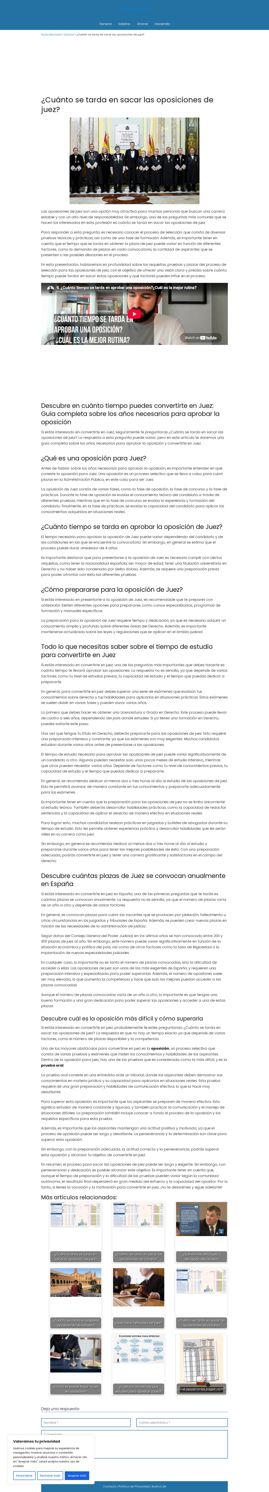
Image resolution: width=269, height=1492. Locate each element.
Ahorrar (142, 24)
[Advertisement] (134, 65)
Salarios (124, 24)
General (105, 24)
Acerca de (159, 1486)
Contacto (110, 1486)
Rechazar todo (50, 1476)
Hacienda (162, 24)
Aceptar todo (77, 1476)
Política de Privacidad (134, 1486)
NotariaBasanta (134, 9)
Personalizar (24, 1476)
